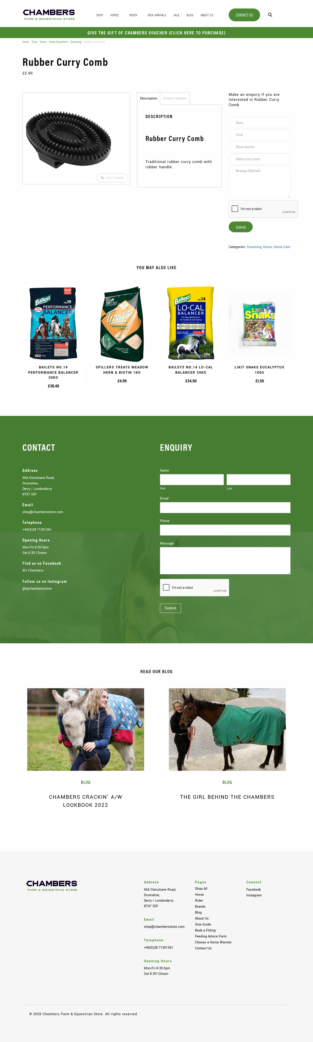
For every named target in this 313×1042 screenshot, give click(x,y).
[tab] (148, 98)
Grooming (76, 41)
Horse (43, 41)
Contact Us (244, 15)
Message (168, 543)
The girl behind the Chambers (227, 797)
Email (165, 498)
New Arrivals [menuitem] (157, 15)
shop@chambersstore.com (42, 512)
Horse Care (282, 247)
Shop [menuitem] (99, 15)
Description (148, 98)
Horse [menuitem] (114, 15)
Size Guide (203, 924)
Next (299, 819)
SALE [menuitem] (176, 15)
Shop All (201, 888)
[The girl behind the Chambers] (227, 729)
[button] (112, 178)
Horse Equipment (58, 41)
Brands (200, 906)
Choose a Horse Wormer (213, 942)
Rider (199, 900)
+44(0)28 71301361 (37, 529)
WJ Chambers (33, 570)
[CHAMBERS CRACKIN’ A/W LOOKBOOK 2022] (85, 729)
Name (165, 470)
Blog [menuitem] (190, 15)
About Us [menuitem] (207, 15)
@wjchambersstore (37, 588)
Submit (241, 227)
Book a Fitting (205, 930)
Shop (34, 41)
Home (25, 41)
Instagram (254, 895)
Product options (175, 98)
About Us (202, 918)
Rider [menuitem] (133, 15)
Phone (165, 521)
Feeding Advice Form (211, 936)
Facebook (253, 889)
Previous (13, 819)
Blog (198, 912)
